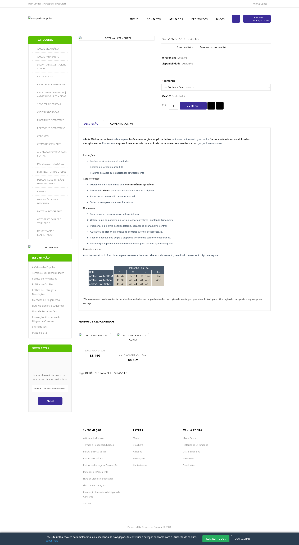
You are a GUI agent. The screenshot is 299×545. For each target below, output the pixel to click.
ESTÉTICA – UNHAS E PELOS (51, 171)
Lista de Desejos (191, 451)
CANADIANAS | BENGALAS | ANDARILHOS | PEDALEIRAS (51, 94)
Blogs (220, 19)
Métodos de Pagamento (46, 300)
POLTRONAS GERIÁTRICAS (51, 128)
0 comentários (185, 47)
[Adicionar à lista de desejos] (211, 106)
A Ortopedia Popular (43, 267)
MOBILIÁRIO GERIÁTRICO (50, 120)
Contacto (154, 19)
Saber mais (52, 540)
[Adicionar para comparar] (220, 106)
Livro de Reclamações (44, 311)
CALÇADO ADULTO (46, 76)
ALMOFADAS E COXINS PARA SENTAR (51, 153)
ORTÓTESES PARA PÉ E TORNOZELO (49, 221)
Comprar (193, 105)
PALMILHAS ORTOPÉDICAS (51, 84)
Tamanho (169, 80)
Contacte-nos (40, 327)
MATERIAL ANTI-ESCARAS (50, 163)
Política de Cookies (42, 284)
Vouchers (138, 444)
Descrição (91, 123)
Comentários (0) (121, 123)
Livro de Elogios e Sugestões (48, 305)
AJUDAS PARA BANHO (48, 56)
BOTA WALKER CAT (95, 350)
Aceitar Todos (216, 538)
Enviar (50, 401)
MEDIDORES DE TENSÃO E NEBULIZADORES (50, 181)
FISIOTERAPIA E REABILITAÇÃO (45, 232)
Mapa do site (39, 332)
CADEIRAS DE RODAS (48, 112)
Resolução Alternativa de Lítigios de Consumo (46, 319)
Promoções (199, 19)
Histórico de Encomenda (195, 444)
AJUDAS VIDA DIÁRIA (48, 48)
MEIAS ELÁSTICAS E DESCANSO (47, 201)
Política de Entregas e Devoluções (44, 292)
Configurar (242, 538)
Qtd (163, 105)
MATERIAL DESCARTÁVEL (50, 211)
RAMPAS (41, 191)
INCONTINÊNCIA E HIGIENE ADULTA (51, 66)
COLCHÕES (43, 136)
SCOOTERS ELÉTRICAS (49, 104)
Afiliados (176, 19)
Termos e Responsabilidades (48, 272)
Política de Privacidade (44, 278)
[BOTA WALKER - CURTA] (117, 38)
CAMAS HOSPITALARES (49, 144)
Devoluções (189, 465)
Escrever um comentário (213, 47)
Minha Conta (189, 438)
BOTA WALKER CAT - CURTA (134, 354)
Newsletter (188, 458)
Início (134, 19)
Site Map (87, 503)
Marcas (137, 438)
